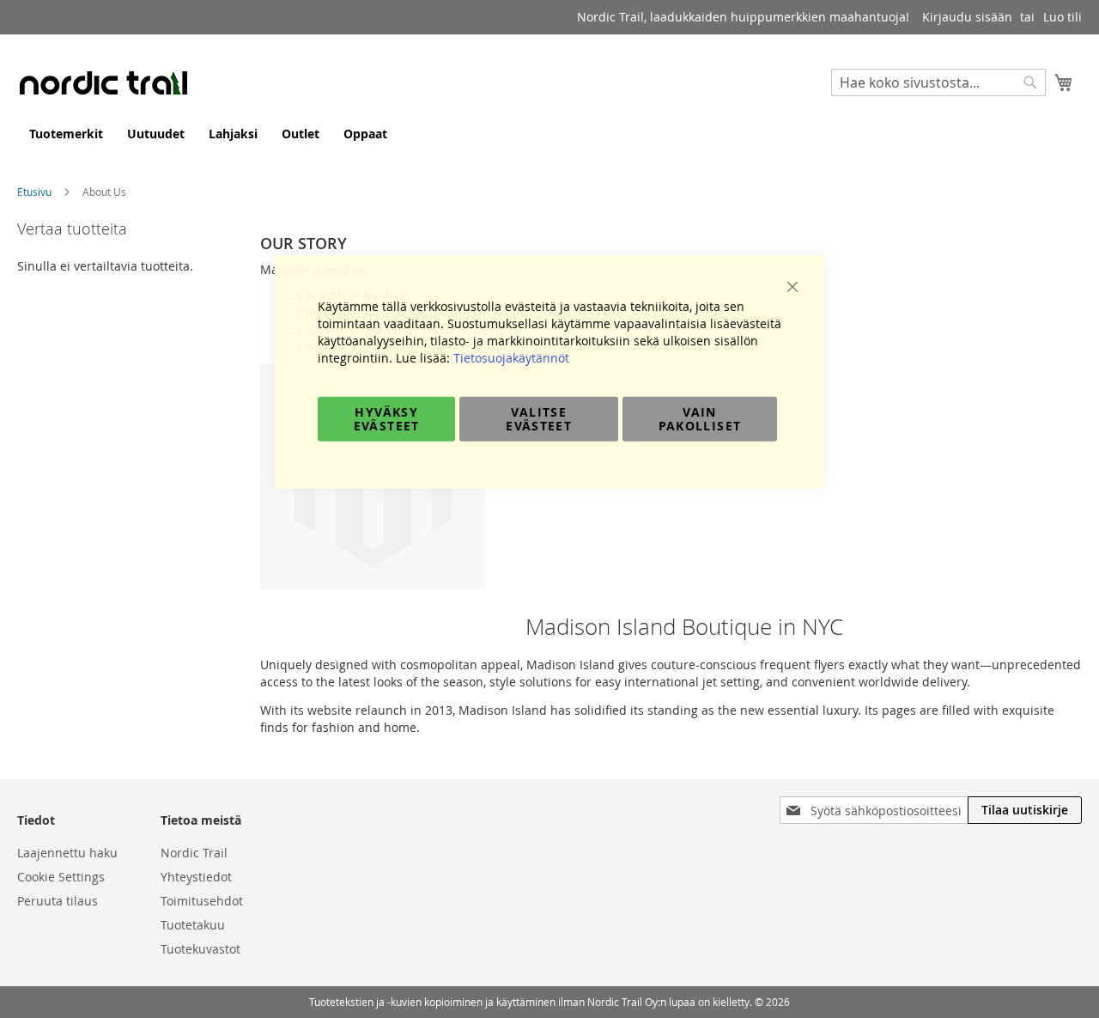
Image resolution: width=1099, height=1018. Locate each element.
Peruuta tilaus (57, 901)
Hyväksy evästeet (387, 418)
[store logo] (103, 82)
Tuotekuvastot (200, 949)
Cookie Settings (61, 877)
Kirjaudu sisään (967, 17)
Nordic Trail (194, 852)
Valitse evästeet (539, 418)
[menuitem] (66, 134)
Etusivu (35, 191)
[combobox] (938, 82)
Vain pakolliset (700, 418)
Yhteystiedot (196, 877)
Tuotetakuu (193, 925)
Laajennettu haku (67, 852)
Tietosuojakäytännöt (511, 357)
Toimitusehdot (202, 901)
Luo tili (1062, 17)
